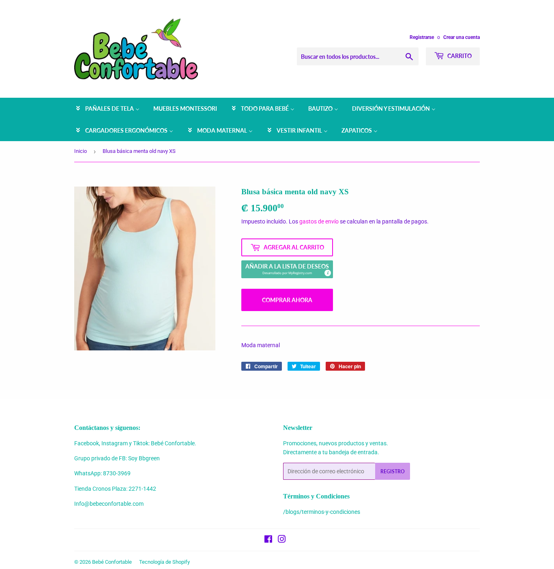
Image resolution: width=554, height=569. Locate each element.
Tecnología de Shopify (164, 562)
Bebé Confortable (112, 562)
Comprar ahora (287, 299)
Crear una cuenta (461, 37)
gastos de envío (319, 221)
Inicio (80, 151)
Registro (392, 471)
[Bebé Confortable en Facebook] (268, 540)
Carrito (459, 55)
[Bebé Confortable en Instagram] (282, 540)
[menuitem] (107, 109)
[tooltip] (327, 272)
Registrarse (422, 37)
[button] (287, 269)
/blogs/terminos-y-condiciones (321, 512)
